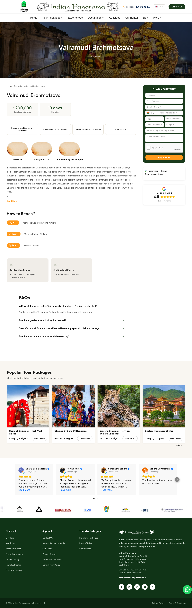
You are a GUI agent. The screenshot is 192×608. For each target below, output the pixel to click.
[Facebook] (121, 587)
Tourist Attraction (14, 564)
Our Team (47, 548)
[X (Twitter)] (152, 587)
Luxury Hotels (85, 548)
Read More (12, 201)
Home (33, 17)
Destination (94, 17)
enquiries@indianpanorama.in (132, 577)
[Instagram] (129, 587)
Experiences (75, 17)
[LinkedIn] (137, 587)
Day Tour (10, 537)
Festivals (18, 86)
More (156, 17)
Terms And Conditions (52, 559)
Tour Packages (51, 17)
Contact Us (177, 7)
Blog (145, 17)
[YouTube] (145, 587)
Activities (114, 17)
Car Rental (131, 17)
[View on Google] (21, 470)
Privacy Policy (49, 554)
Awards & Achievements (53, 543)
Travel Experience (14, 554)
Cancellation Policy (51, 564)
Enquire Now (164, 157)
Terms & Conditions (177, 603)
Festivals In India (13, 548)
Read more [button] (24, 489)
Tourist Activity (12, 559)
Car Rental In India (14, 570)
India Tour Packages (88, 537)
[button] (15, 479)
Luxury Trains (85, 543)
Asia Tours (10, 543)
